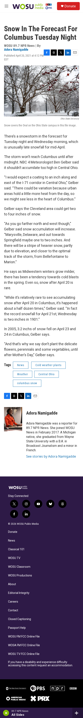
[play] (6, 713)
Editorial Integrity (18, 592)
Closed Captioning (19, 619)
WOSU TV (14, 558)
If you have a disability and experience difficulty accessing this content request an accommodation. (40, 664)
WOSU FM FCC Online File (24, 636)
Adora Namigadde (16, 49)
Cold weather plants (48, 365)
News (20, 365)
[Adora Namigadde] (13, 419)
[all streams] (77, 713)
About (12, 584)
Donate (70, 6)
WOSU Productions (20, 575)
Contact (13, 610)
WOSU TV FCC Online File (23, 654)
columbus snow (27, 383)
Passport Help (17, 627)
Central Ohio (46, 374)
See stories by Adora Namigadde (51, 456)
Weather (22, 374)
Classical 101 (16, 549)
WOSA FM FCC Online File (24, 645)
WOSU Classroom (19, 566)
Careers (13, 601)
